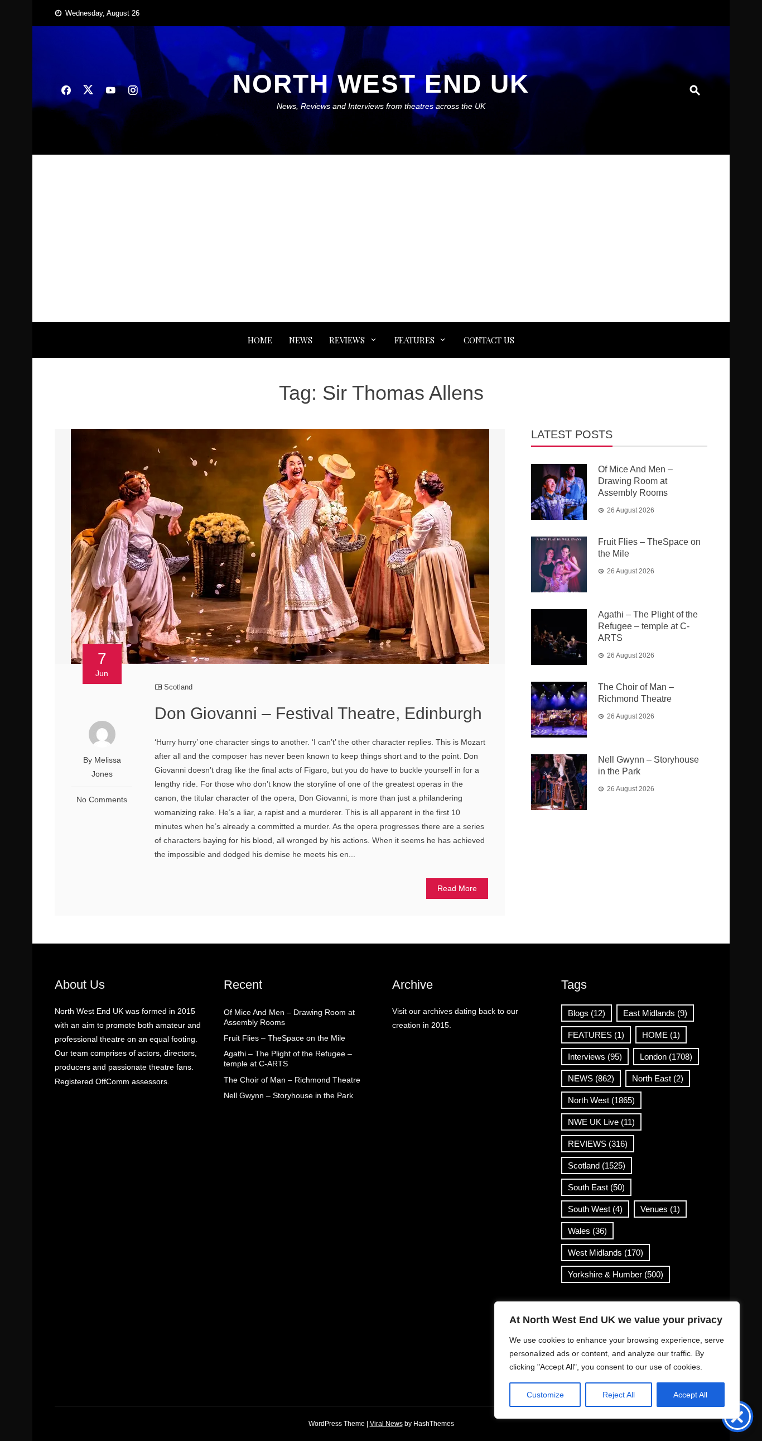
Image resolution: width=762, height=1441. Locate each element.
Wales (587, 1231)
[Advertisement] (381, 238)
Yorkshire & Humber (615, 1274)
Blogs (586, 1013)
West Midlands (605, 1252)
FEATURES (414, 340)
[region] (617, 1360)
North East (657, 1078)
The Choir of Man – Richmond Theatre (292, 1079)
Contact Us (489, 340)
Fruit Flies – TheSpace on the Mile (284, 1037)
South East (596, 1187)
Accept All (690, 1394)
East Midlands (655, 1013)
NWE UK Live (601, 1122)
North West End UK (381, 83)
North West (601, 1100)
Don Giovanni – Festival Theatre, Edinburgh (318, 713)
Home (260, 340)
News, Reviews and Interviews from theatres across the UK (381, 106)
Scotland (178, 687)
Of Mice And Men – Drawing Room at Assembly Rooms (635, 481)
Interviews (595, 1056)
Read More (457, 888)
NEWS (300, 340)
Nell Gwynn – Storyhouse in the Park (288, 1095)
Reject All (618, 1394)
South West (595, 1209)
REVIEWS (347, 340)
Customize (545, 1394)
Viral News (386, 1424)
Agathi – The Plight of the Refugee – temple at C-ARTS (648, 626)
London (666, 1056)
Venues (660, 1209)
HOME (661, 1035)
